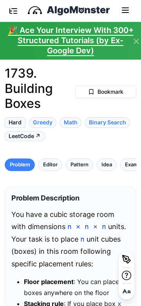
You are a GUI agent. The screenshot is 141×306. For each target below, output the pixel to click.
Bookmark (110, 91)
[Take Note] (126, 259)
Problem (20, 165)
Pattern (79, 165)
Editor (50, 165)
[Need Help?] (126, 275)
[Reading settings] (126, 291)
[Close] (136, 41)
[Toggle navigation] (125, 10)
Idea (106, 165)
